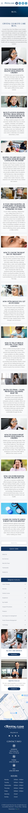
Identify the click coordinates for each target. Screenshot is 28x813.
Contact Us (5, 572)
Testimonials (5, 567)
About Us (4, 554)
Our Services (5, 558)
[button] (2, 3)
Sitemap (24, 806)
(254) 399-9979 (14, 761)
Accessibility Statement (8, 806)
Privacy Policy (18, 806)
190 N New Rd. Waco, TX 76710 (14, 751)
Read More (14, 654)
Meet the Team (6, 563)
